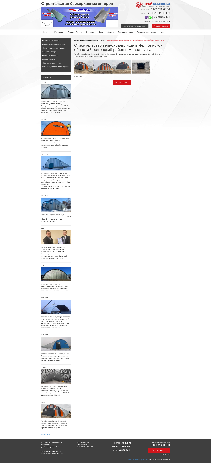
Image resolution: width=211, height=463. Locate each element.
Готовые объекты (75, 32)
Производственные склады (54, 44)
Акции (163, 32)
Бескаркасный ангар (51, 40)
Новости (47, 77)
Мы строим (59, 32)
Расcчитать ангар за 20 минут (134, 26)
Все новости (45, 434)
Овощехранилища (50, 55)
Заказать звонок (161, 26)
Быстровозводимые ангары (54, 48)
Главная (46, 32)
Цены (100, 32)
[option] (83, 67)
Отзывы (110, 32)
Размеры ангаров (125, 32)
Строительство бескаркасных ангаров (86, 40)
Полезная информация (146, 32)
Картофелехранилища (52, 63)
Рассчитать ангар (122, 82)
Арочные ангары (49, 52)
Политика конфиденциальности (138, 460)
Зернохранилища (50, 59)
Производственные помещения (55, 67)
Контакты (90, 32)
